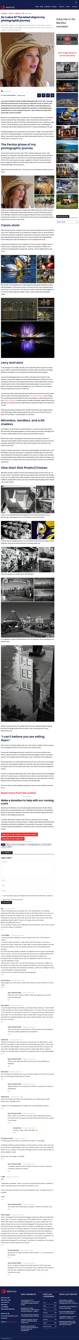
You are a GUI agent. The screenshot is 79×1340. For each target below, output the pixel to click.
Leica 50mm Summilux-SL (34, 844)
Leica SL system (47, 844)
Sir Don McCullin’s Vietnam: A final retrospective (68, 1307)
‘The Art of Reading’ (9, 400)
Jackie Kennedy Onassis (36, 396)
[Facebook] (39, 95)
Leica (11, 13)
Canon (4, 13)
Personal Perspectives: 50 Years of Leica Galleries (67, 1312)
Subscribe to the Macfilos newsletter (65, 23)
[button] (76, 2)
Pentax (18, 13)
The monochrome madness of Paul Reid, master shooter (30, 1315)
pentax (3, 846)
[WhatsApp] (52, 95)
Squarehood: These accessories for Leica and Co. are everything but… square (30, 1309)
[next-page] (25, 1333)
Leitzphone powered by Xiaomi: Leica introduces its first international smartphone (29, 1328)
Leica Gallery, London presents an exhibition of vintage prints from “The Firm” (68, 1301)
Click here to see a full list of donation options (19, 834)
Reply (2, 929)
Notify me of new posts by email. (13, 899)
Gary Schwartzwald (9, 95)
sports (9, 846)
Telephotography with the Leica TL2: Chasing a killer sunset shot (29, 1321)
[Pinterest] (48, 95)
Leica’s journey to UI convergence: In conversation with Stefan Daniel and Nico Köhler (30, 1302)
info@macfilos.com (12, 1322)
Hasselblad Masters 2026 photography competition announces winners (67, 1323)
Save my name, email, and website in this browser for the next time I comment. (28, 895)
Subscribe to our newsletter (12, 839)
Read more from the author (18, 793)
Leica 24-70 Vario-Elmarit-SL (19, 844)
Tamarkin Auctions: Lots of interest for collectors (67, 1317)
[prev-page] (22, 1333)
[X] (43, 95)
